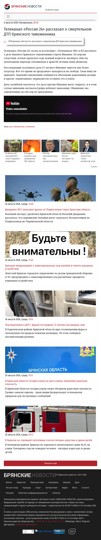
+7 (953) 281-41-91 (42, 521)
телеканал (30, 126)
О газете (85, 487)
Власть (9, 482)
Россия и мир (12, 487)
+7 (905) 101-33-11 (57, 521)
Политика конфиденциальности (32, 493)
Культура (27, 487)
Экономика (53, 482)
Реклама (10, 493)
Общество (21, 482)
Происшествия (37, 482)
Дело (77, 482)
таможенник (18, 126)
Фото (74, 487)
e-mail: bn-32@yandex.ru (26, 524)
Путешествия (51, 487)
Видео (65, 487)
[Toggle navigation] (8, 16)
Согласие (56, 493)
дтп (10, 126)
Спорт (38, 487)
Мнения (66, 482)
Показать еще (50, 463)
